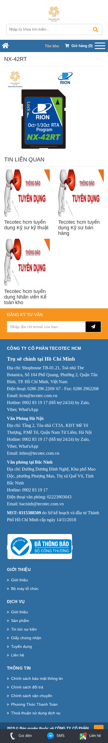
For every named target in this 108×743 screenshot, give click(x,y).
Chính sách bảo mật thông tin (37, 678)
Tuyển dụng (21, 646)
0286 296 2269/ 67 (44, 388)
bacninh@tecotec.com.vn (41, 503)
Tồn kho (52, 46)
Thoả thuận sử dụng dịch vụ (35, 713)
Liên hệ (17, 655)
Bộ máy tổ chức (24, 588)
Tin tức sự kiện (24, 629)
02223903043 (59, 496)
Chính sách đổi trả (27, 687)
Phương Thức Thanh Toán (34, 704)
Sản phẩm (20, 620)
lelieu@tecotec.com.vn (39, 453)
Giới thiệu (19, 580)
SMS (60, 736)
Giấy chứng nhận (26, 638)
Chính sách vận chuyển (31, 695)
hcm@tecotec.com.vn (38, 395)
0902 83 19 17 (35, 402)
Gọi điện (24, 736)
